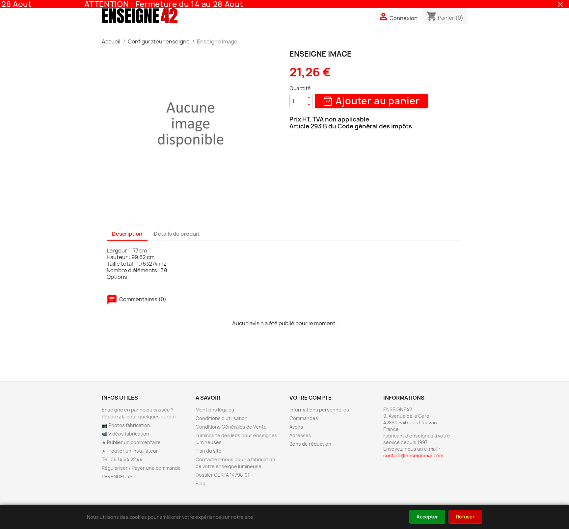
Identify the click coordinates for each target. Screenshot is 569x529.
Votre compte (310, 397)
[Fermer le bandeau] (560, 4)
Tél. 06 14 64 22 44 (122, 459)
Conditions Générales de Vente (231, 427)
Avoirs (296, 427)
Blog (200, 483)
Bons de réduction (310, 444)
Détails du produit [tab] (177, 233)
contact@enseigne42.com (413, 455)
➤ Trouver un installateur (130, 451)
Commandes (303, 418)
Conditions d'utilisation (222, 418)
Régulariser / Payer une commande (141, 468)
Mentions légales (215, 410)
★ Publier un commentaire (131, 442)
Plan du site (209, 451)
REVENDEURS (117, 476)
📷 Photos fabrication (126, 425)
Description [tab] (127, 233)
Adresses (300, 435)
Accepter (427, 517)
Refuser (465, 517)
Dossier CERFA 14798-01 (223, 475)
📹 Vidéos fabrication (125, 434)
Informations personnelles (319, 410)
